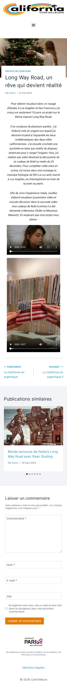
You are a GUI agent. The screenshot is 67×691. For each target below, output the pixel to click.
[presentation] (33, 425)
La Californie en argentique (14, 372)
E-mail (12, 580)
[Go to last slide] (9, 439)
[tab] (27, 474)
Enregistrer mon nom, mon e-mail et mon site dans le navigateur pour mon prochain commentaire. (35, 608)
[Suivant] (57, 439)
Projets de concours (18, 71)
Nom (11, 564)
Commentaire (17, 518)
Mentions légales (33, 667)
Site (9, 596)
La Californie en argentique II (53, 372)
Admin (12, 93)
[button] (33, 25)
